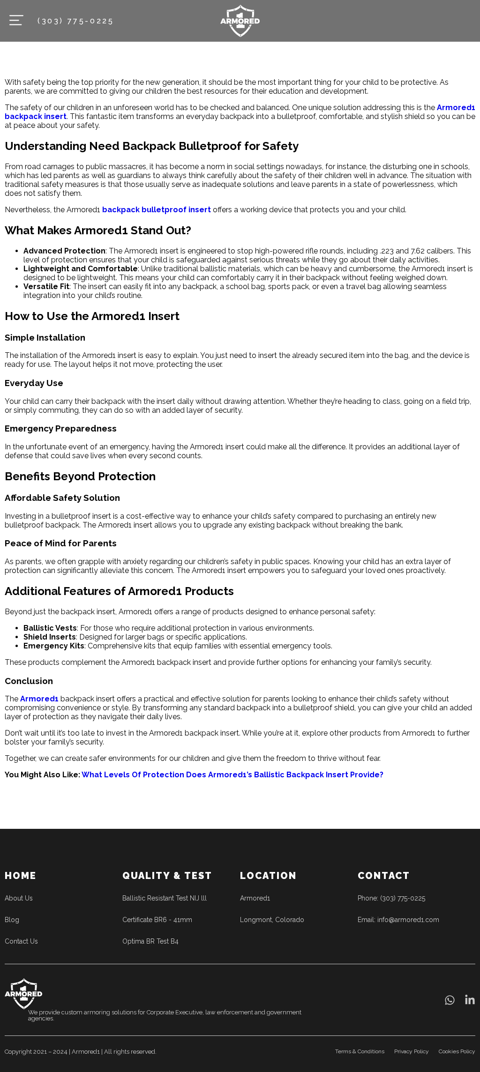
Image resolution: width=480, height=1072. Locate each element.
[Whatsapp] (449, 1000)
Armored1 (39, 698)
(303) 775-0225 (76, 20)
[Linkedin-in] (470, 1000)
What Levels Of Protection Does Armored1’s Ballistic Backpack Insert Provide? (232, 774)
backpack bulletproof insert (156, 209)
